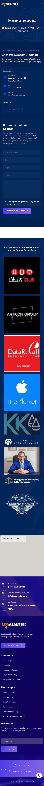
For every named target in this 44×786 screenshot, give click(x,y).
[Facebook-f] (5, 110)
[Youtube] (14, 110)
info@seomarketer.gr (17, 596)
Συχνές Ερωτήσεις (10, 702)
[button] (41, 4)
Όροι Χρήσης (5, 770)
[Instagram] (18, 110)
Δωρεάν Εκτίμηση (10, 697)
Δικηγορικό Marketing (12, 679)
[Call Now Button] (39, 775)
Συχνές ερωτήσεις (17, 771)
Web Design (7, 660)
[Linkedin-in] (9, 110)
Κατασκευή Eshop (10, 670)
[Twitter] (19, 765)
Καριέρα (29, 771)
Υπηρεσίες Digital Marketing (14, 716)
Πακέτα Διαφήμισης (10, 711)
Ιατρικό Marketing (10, 675)
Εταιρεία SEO (8, 665)
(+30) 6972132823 (16, 587)
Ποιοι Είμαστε (8, 693)
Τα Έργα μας (7, 707)
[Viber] (23, 110)
